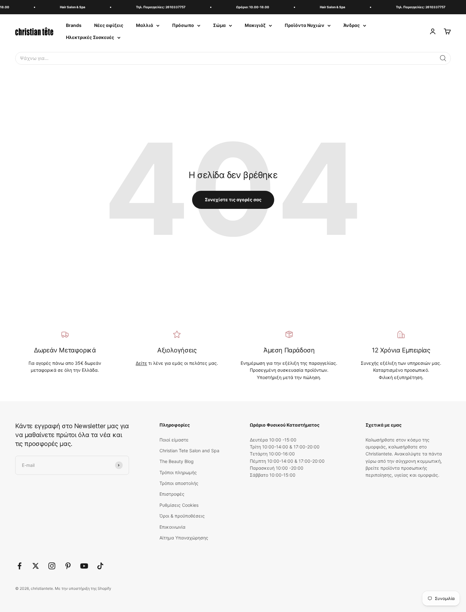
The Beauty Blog (176, 461)
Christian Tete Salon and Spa (189, 450)
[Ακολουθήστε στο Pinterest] (68, 566)
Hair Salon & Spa (69, 7)
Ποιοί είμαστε (174, 439)
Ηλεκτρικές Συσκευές (90, 37)
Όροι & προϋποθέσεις (182, 516)
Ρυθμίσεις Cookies (178, 505)
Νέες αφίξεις (108, 25)
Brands (73, 25)
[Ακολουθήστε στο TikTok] (100, 566)
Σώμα (219, 25)
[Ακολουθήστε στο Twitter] (35, 566)
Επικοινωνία (172, 527)
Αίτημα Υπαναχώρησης (183, 537)
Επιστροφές (171, 494)
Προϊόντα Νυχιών (304, 25)
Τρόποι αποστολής (178, 483)
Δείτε (141, 363)
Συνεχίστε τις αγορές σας (233, 199)
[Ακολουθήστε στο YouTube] (84, 566)
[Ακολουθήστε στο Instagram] (52, 566)
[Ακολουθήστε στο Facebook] (19, 566)
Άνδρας (351, 25)
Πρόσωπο (183, 25)
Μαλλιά (144, 25)
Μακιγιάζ (255, 25)
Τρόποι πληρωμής (178, 472)
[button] (443, 58)
